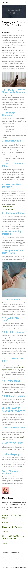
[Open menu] (25, 2)
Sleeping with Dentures (12, 527)
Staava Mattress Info (7, 208)
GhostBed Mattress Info (7, 209)
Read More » (5, 522)
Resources (8, 31)
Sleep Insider (5, 2)
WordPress (23, 567)
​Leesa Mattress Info (7, 206)
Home (3, 31)
